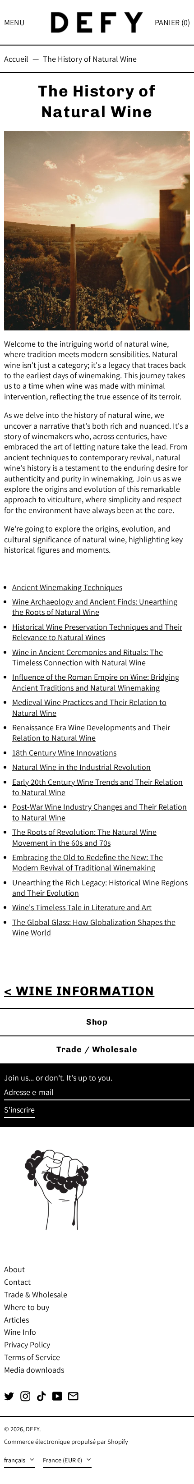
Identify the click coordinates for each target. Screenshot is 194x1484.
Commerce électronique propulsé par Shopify (66, 1441)
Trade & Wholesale (35, 1294)
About (14, 1269)
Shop (97, 1022)
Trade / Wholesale (96, 1049)
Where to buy (26, 1307)
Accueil (16, 59)
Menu (14, 22)
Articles (16, 1320)
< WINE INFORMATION (79, 991)
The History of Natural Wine (90, 59)
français (15, 1460)
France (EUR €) (63, 1460)
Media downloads (34, 1370)
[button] (172, 22)
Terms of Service (32, 1357)
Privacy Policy (27, 1344)
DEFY (32, 1428)
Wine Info (20, 1332)
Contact (17, 1282)
